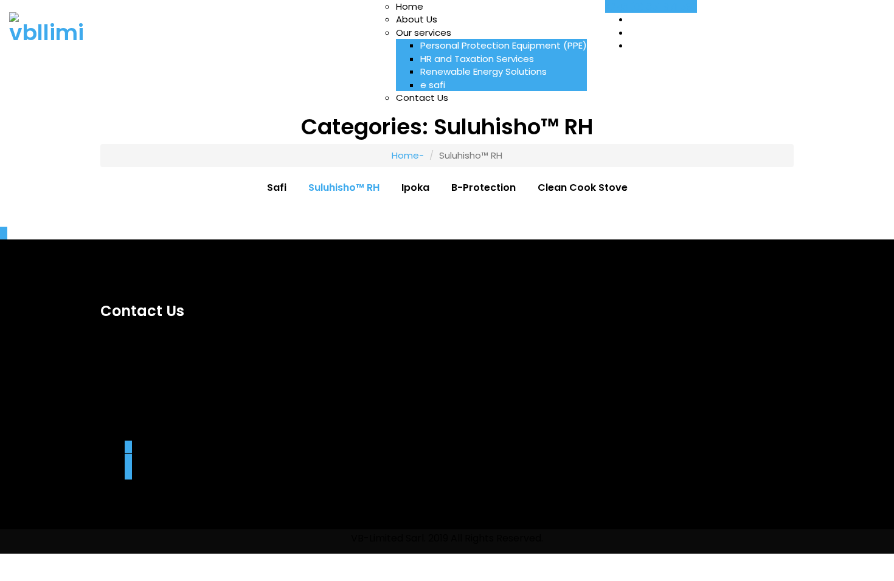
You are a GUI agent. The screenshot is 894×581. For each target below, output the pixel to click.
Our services (423, 32)
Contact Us (422, 97)
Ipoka (415, 188)
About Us (416, 19)
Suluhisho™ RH (343, 188)
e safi (432, 84)
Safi (276, 188)
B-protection (483, 188)
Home (409, 6)
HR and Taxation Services (477, 58)
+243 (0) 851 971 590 (651, 6)
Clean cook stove (583, 188)
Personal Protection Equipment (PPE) (503, 45)
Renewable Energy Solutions (483, 71)
